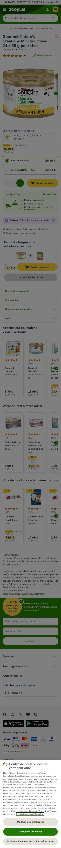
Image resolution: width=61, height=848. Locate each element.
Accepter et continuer (30, 831)
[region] (30, 804)
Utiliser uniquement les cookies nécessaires (30, 841)
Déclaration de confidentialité (29, 814)
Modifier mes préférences (30, 821)
